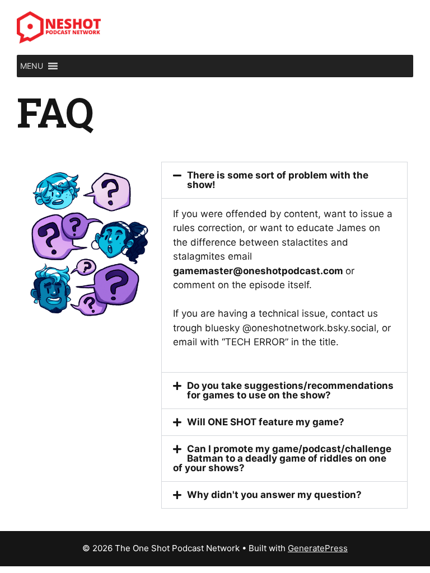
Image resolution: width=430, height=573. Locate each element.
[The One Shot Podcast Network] (59, 26)
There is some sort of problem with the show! (277, 180)
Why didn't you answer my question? (274, 494)
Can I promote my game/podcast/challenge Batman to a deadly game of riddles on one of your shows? (282, 458)
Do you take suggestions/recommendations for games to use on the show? (290, 390)
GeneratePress (318, 548)
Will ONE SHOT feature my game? (265, 422)
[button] (31, 66)
